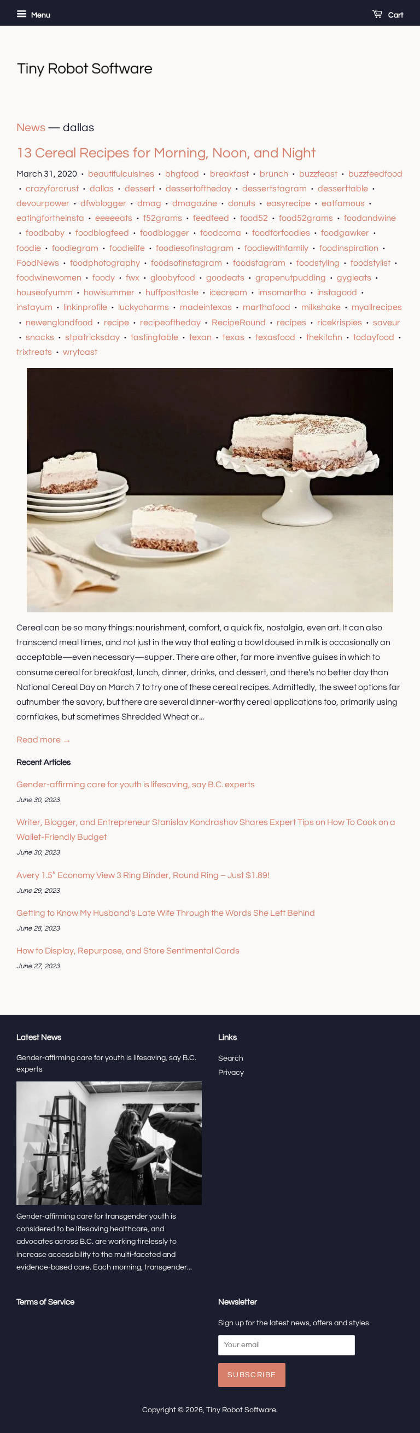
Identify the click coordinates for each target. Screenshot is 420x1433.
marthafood (266, 307)
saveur (386, 322)
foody (103, 277)
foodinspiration (348, 248)
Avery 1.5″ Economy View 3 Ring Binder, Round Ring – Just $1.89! (143, 875)
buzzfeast (318, 173)
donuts (241, 203)
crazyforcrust (52, 188)
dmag (149, 203)
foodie (28, 248)
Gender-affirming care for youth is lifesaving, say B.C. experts (135, 784)
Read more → (43, 739)
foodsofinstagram (186, 263)
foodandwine (370, 218)
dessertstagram (274, 188)
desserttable (343, 188)
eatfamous (343, 203)
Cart (395, 15)
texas (233, 337)
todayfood (373, 337)
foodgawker (345, 233)
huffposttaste (172, 292)
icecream (228, 292)
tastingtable (154, 337)
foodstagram (259, 263)
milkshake (321, 307)
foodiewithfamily (276, 248)
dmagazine (194, 203)
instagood (337, 292)
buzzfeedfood (375, 173)
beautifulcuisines (121, 173)
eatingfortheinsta (50, 218)
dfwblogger (103, 203)
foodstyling (318, 263)
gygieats (354, 277)
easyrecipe (288, 203)
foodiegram (75, 248)
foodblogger (164, 233)
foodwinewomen (48, 277)
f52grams (162, 218)
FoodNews (37, 263)
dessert (140, 188)
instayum (34, 307)
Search (230, 1058)
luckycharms (143, 307)
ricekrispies (339, 322)
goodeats (225, 277)
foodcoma (220, 233)
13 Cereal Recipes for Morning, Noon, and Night (166, 153)
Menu (40, 15)
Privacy (231, 1073)
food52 (254, 218)
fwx (132, 277)
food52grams (306, 218)
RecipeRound (239, 322)
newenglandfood (59, 322)
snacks (40, 337)
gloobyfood (172, 277)
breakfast (229, 173)
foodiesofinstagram (195, 248)
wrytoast (80, 352)
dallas (102, 188)
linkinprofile (85, 307)
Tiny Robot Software (241, 1410)
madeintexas (206, 307)
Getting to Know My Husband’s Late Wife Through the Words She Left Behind (165, 913)
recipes (291, 322)
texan (200, 337)
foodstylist (370, 263)
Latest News (38, 1037)
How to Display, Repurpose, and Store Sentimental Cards (128, 950)
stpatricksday (92, 337)
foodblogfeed (102, 233)
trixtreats (34, 352)
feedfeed (211, 218)
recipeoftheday (170, 322)
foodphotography (105, 263)
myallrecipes (377, 307)
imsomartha (282, 292)
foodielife (127, 248)
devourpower (42, 203)
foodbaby (45, 233)
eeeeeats (113, 218)
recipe (116, 322)
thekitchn (324, 337)
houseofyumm (44, 292)
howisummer (109, 292)
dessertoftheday (198, 188)
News (30, 127)
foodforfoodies (281, 233)
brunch (274, 173)
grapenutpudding (290, 277)
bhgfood (182, 173)
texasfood (275, 337)
